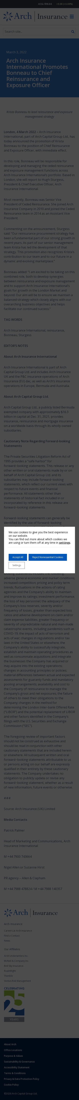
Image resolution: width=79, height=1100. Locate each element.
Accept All (17, 557)
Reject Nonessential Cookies (47, 557)
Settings (16, 565)
